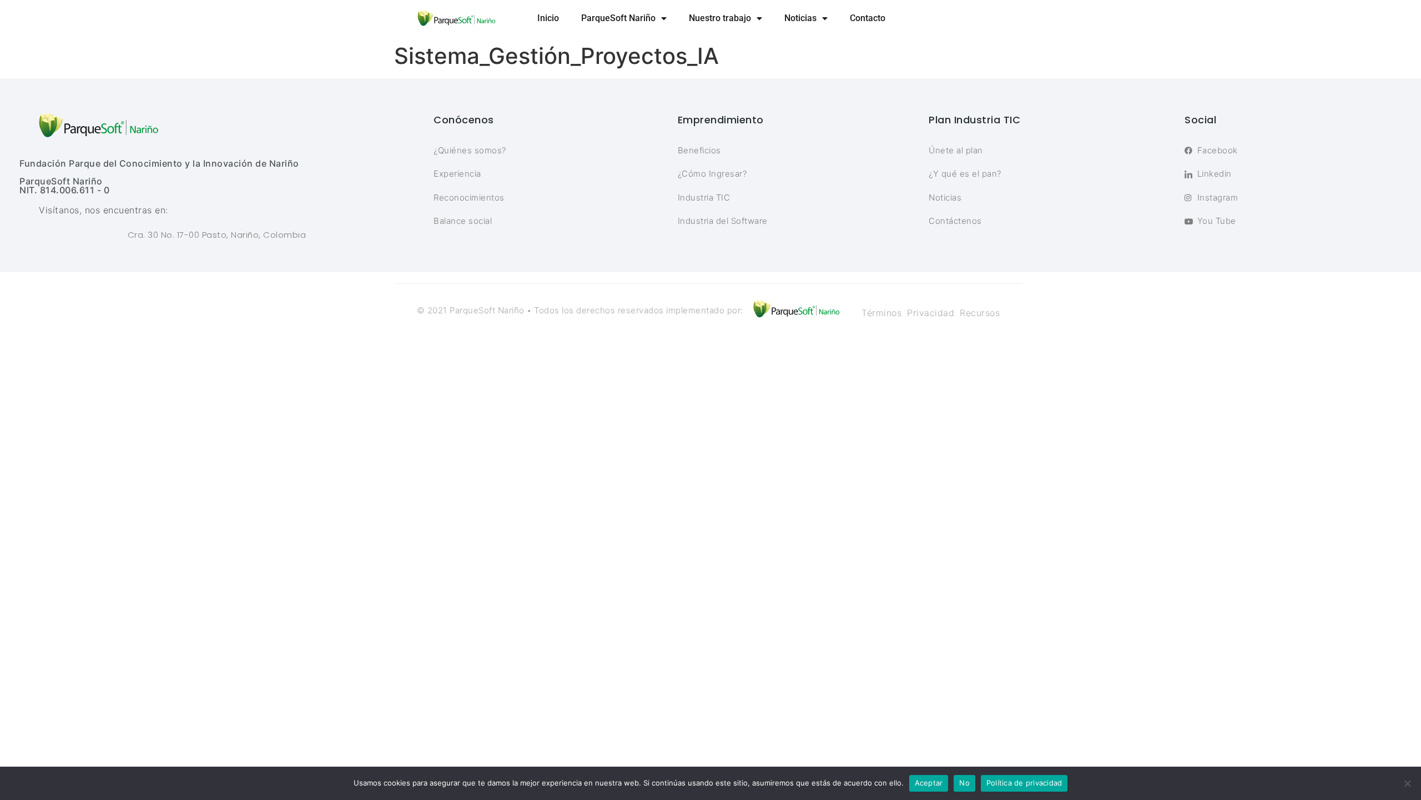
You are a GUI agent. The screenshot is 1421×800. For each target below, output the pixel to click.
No (964, 782)
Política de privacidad (1024, 782)
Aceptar (929, 782)
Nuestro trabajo (720, 18)
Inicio (548, 18)
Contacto (867, 18)
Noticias (800, 18)
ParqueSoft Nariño (618, 18)
